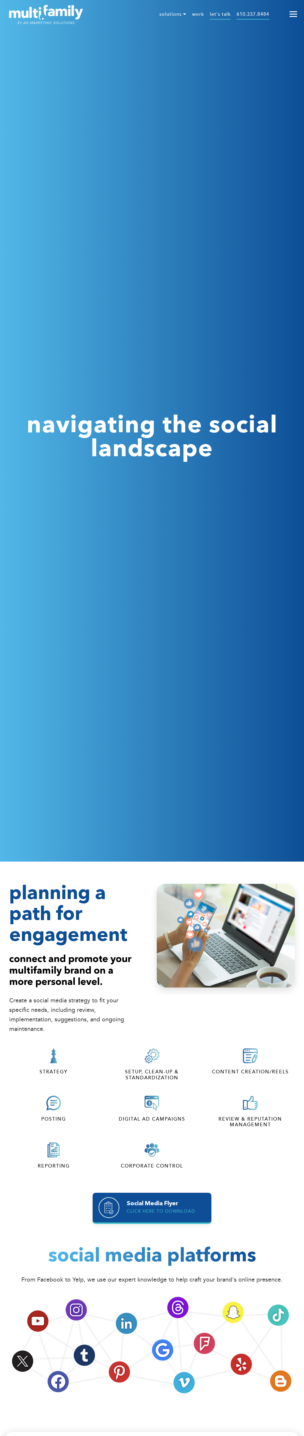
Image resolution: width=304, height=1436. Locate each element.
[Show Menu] (293, 14)
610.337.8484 (253, 14)
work (198, 14)
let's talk (220, 14)
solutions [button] (171, 14)
